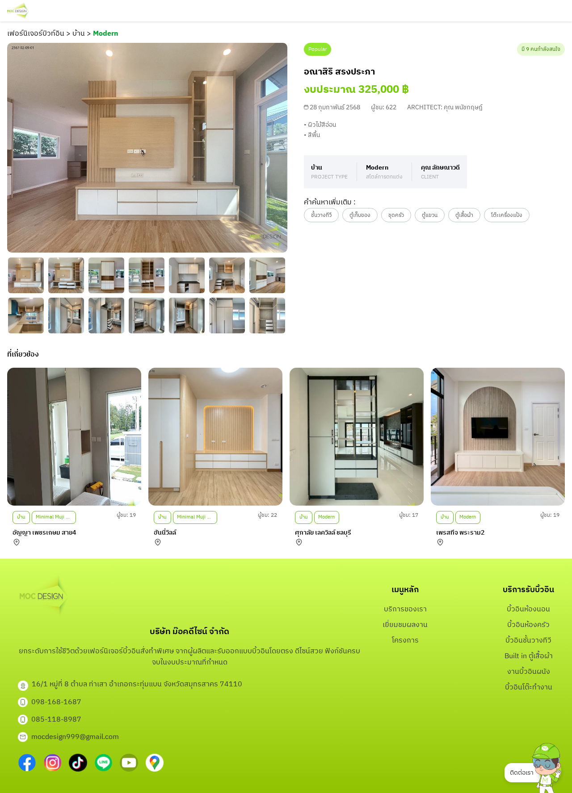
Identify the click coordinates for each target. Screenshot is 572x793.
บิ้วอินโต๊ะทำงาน (528, 687)
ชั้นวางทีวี (321, 215)
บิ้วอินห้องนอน (528, 609)
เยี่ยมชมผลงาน (405, 625)
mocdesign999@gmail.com (75, 737)
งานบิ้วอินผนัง (528, 672)
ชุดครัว (396, 215)
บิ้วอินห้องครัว (528, 625)
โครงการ (405, 641)
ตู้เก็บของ (359, 215)
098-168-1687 (56, 702)
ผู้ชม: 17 (408, 515)
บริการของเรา (405, 609)
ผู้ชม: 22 (267, 515)
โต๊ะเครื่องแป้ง (506, 215)
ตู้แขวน (429, 215)
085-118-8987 (56, 720)
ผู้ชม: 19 (126, 515)
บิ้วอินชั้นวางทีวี (528, 641)
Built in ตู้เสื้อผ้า (529, 656)
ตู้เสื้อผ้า (464, 215)
